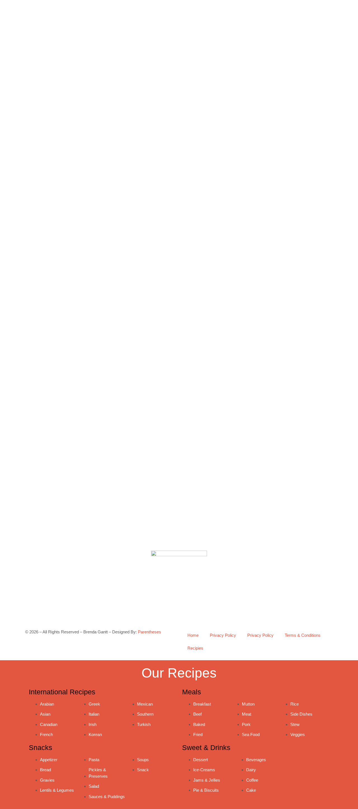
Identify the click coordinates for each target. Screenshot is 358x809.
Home (193, 635)
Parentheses (149, 631)
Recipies (195, 648)
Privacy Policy (223, 635)
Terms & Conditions (303, 635)
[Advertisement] (259, 370)
